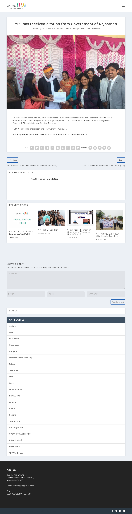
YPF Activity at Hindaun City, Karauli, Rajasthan (107, 235)
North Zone (14, 396)
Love (11, 383)
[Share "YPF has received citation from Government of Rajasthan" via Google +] (42, 147)
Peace (12, 408)
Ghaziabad (14, 345)
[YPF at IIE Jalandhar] (51, 218)
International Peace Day (20, 358)
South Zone (14, 421)
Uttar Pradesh (15, 440)
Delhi (11, 332)
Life (11, 377)
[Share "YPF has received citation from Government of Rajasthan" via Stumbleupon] (68, 147)
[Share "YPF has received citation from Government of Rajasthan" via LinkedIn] (57, 147)
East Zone (14, 339)
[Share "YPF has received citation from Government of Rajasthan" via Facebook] (31, 147)
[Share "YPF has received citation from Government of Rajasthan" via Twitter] (37, 147)
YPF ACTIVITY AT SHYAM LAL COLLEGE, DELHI (21, 233)
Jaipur (12, 364)
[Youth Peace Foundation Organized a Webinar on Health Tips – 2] (80, 218)
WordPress (51, 511)
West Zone (14, 446)
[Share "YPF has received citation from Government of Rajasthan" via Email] (73, 147)
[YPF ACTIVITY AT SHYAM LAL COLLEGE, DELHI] (22, 219)
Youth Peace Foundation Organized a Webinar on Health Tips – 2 (79, 232)
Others (12, 402)
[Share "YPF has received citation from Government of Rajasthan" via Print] (78, 147)
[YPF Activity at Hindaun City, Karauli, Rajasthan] (109, 220)
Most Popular (15, 389)
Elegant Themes (26, 511)
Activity (81, 28)
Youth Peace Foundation (53, 28)
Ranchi (12, 415)
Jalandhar (14, 370)
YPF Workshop (16, 453)
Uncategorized (16, 427)
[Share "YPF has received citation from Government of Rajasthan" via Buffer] (62, 147)
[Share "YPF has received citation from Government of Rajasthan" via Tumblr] (47, 147)
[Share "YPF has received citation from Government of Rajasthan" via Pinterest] (52, 147)
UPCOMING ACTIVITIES (20, 434)
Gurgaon (13, 351)
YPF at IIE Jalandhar (48, 230)
